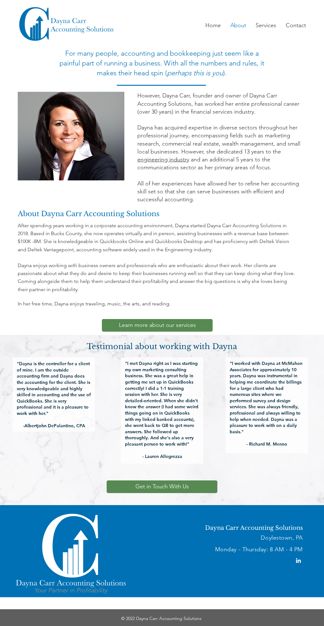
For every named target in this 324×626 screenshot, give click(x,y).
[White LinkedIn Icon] (298, 560)
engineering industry (163, 159)
